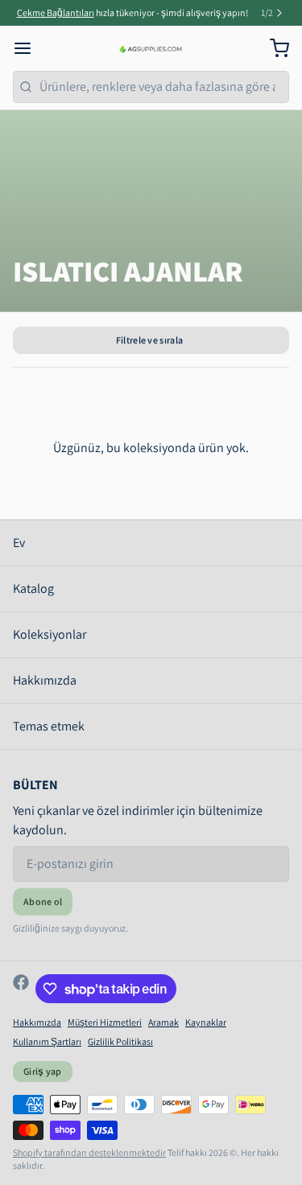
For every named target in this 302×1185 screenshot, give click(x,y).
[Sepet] (273, 48)
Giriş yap (42, 1071)
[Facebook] (21, 988)
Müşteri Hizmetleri (105, 1022)
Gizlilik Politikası (120, 1041)
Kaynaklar (205, 1022)
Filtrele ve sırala (149, 340)
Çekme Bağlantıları (55, 12)
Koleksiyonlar (49, 634)
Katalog (33, 588)
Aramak (163, 1022)
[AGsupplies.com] (151, 48)
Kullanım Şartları (47, 1041)
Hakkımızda (45, 680)
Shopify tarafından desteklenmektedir (89, 1152)
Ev (19, 542)
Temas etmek (49, 726)
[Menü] (29, 48)
